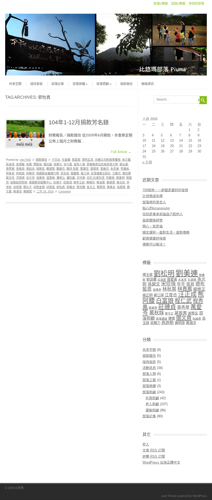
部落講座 (161, 318)
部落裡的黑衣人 (154, 202)
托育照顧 (152, 398)
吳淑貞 (10, 164)
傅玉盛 (147, 275)
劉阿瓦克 (87, 159)
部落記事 (57, 84)
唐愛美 (172, 279)
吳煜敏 (20, 164)
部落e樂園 (161, 3)
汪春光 (116, 173)
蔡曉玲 (90, 182)
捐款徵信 (126, 84)
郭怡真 (60, 187)
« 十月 (147, 162)
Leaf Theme (168, 495)
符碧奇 (110, 177)
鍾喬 (171, 318)
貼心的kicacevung (156, 208)
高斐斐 (121, 187)
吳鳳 (29, 164)
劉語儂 (151, 279)
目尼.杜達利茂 (95, 177)
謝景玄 (193, 313)
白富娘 (165, 300)
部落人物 (149, 374)
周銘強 (37, 164)
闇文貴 (184, 318)
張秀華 (10, 168)
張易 (190, 284)
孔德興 (192, 279)
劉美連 (187, 273)
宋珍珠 (168, 284)
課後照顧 (152, 410)
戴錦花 (60, 168)
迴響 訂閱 (153, 456)
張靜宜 (40, 168)
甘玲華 (81, 177)
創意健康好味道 (154, 238)
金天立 (91, 187)
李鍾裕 (124, 168)
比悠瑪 (19, 487)
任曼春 (66, 159)
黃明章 (180, 323)
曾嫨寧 (94, 168)
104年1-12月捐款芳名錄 (79, 122)
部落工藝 (149, 380)
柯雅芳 (30, 173)
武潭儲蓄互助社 (101, 173)
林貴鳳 (184, 289)
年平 (181, 284)
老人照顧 (152, 404)
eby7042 (25, 159)
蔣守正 (169, 313)
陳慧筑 (101, 187)
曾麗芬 (104, 168)
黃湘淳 (17, 191)
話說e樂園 (178, 3)
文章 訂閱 (153, 450)
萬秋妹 (156, 313)
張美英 (20, 168)
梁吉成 (64, 173)
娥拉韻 (47, 164)
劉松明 (164, 274)
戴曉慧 (50, 168)
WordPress (200, 495)
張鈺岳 (30, 168)
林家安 (10, 173)
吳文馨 (126, 159)
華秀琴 (183, 307)
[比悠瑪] (106, 74)
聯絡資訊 (147, 84)
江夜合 (171, 295)
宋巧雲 (68, 164)
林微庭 (20, 173)
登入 (145, 444)
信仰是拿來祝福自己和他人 (162, 214)
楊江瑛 (85, 173)
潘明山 (60, 177)
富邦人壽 (79, 164)
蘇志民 (121, 182)
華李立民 (79, 182)
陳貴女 (111, 187)
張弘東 (123, 164)
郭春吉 (70, 187)
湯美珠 (40, 177)
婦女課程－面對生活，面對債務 (166, 232)
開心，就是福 (152, 226)
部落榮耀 (79, 84)
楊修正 (199, 289)
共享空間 (15, 84)
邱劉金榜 (39, 187)
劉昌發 (76, 159)
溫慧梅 (50, 177)
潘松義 (70, 177)
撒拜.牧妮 (72, 168)
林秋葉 (169, 289)
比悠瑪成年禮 (152, 196)
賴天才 (27, 187)
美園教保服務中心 (40, 182)
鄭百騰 (81, 187)
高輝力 (155, 323)
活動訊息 (149, 368)
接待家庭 (36, 84)
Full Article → (121, 152)
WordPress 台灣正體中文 (161, 462)
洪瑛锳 (20, 177)
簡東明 (120, 177)
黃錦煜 (27, 191)
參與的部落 (196, 3)
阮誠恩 (197, 318)
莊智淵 (67, 182)
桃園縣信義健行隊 (47, 173)
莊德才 (57, 182)
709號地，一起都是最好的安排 (165, 190)
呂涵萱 (161, 279)
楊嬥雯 (75, 173)
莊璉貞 (167, 306)
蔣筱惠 (111, 182)
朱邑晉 (114, 168)
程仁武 (183, 300)
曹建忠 (84, 168)
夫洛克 (182, 279)
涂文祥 (30, 177)
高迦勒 (167, 322)
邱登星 (50, 187)
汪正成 (187, 294)
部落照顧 (102, 84)
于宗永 (56, 159)
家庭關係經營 (152, 220)
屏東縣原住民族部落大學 (102, 164)
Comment (64, 191)
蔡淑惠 (100, 182)
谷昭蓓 (17, 187)
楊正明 (147, 295)
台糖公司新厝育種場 (107, 159)
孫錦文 (58, 164)
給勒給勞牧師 (18, 182)
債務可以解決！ (154, 244)
